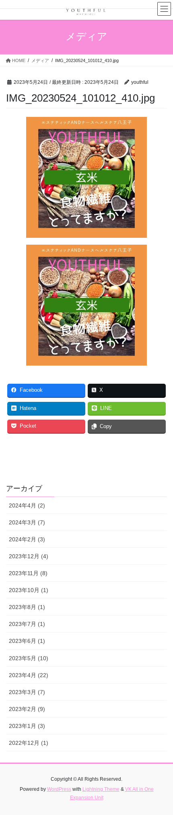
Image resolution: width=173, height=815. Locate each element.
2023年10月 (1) (28, 590)
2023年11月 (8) (28, 573)
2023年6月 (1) (27, 641)
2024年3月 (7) (27, 522)
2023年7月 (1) (27, 624)
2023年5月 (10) (28, 658)
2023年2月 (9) (27, 709)
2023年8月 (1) (27, 607)
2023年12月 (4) (28, 556)
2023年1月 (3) (27, 726)
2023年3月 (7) (27, 692)
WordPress (59, 789)
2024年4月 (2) (27, 505)
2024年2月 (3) (27, 539)
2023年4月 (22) (28, 675)
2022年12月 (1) (28, 743)
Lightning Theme (100, 789)
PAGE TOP (160, 783)
